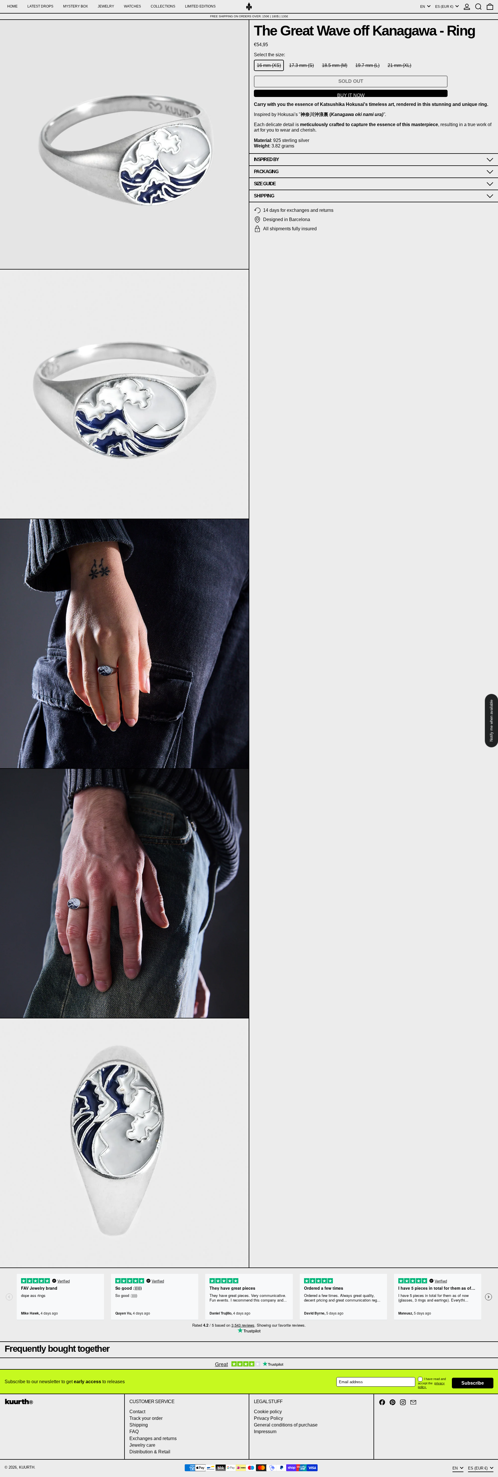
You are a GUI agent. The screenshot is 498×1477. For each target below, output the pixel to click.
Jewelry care (142, 1445)
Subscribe (472, 1383)
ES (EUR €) (444, 7)
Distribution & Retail (149, 1451)
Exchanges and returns (153, 1438)
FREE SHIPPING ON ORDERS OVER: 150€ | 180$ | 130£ (249, 16)
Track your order (146, 1418)
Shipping (138, 1424)
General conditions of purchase (286, 1424)
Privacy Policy (268, 1418)
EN (423, 7)
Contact (137, 1411)
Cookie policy (268, 1411)
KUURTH (26, 1467)
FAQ (134, 1431)
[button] (478, 6)
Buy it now (351, 95)
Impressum (265, 1431)
